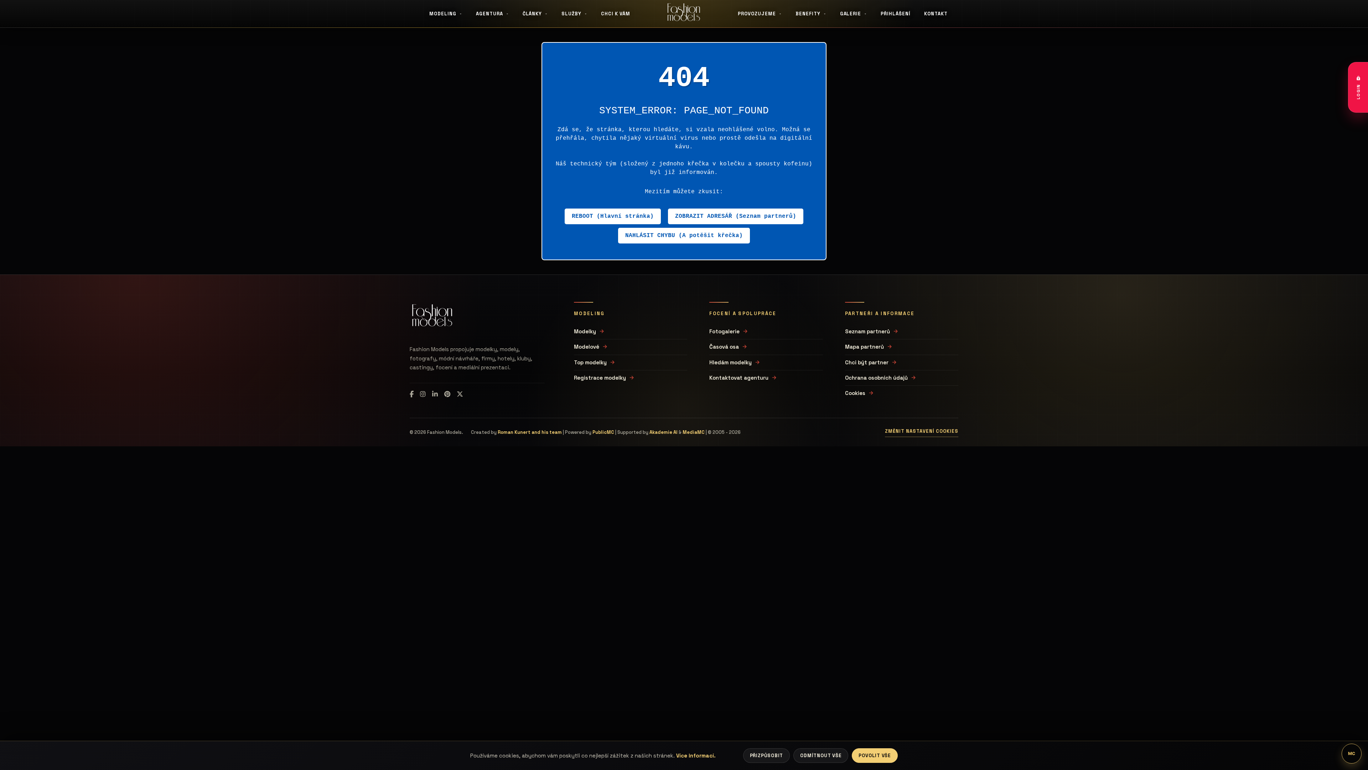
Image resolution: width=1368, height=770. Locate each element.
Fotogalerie (724, 331)
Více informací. (696, 755)
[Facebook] (412, 394)
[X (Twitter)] (460, 394)
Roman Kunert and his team (530, 432)
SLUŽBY (571, 14)
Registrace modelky (600, 377)
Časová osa (724, 346)
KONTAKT (936, 14)
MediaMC (694, 432)
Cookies (855, 393)
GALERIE (850, 14)
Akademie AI (663, 432)
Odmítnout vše (820, 756)
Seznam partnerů (867, 331)
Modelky (585, 331)
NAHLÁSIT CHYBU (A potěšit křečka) (684, 235)
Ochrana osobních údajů (876, 377)
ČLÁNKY (532, 14)
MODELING (442, 14)
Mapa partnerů (864, 346)
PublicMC (603, 432)
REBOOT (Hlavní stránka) (613, 216)
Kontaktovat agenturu (738, 377)
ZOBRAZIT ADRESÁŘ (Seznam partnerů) (735, 216)
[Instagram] (423, 394)
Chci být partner (866, 362)
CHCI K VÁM (615, 14)
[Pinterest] (447, 394)
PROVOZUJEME (757, 14)
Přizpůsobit (766, 756)
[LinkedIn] (435, 394)
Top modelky (590, 362)
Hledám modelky (730, 362)
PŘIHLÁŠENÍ (896, 14)
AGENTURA (489, 14)
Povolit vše (875, 756)
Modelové (586, 346)
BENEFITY (808, 14)
